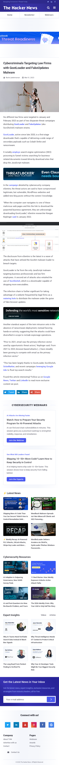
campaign (13, 185)
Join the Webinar (16, 440)
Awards (32, 743)
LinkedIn (24, 380)
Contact (6, 746)
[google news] (51, 725)
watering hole (9, 298)
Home (9, 15)
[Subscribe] (51, 699)
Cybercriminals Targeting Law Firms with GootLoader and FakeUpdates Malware (27, 67)
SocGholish (15, 281)
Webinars (49, 15)
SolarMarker (9, 366)
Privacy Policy (35, 746)
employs (16, 152)
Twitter (12, 380)
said (14, 217)
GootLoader (8, 134)
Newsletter (29, 15)
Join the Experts (16, 479)
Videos (43, 615)
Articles (53, 615)
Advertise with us (10, 743)
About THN (7, 739)
